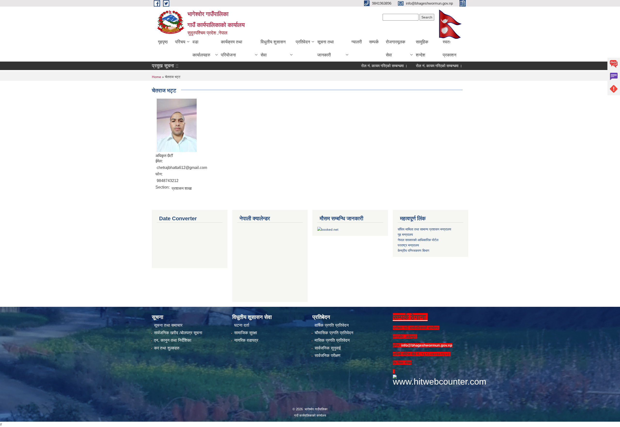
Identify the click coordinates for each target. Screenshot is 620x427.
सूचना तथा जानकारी (325, 48)
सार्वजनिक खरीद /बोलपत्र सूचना (178, 333)
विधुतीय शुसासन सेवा (273, 48)
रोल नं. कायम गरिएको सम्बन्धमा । (370, 66)
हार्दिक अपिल (466, 66)
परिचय (180, 42)
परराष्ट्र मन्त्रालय (408, 245)
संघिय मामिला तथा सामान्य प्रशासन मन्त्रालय (424, 229)
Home (156, 77)
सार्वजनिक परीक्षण (327, 355)
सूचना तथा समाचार (168, 325)
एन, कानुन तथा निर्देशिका (172, 340)
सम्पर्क (374, 42)
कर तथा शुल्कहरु (166, 348)
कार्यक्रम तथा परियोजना (231, 48)
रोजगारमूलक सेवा (395, 48)
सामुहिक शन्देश (422, 48)
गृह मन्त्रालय (405, 235)
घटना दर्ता (241, 325)
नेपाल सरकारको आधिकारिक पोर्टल (418, 240)
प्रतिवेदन (303, 42)
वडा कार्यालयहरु (201, 48)
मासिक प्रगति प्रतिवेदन (332, 340)
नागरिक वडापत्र (246, 340)
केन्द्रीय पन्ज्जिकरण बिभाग (413, 251)
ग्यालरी (356, 42)
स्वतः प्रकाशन (449, 48)
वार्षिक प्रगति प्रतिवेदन (332, 325)
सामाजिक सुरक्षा (245, 333)
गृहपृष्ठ (163, 42)
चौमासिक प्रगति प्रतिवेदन (334, 333)
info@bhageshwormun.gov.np (426, 345)
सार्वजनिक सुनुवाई (328, 348)
